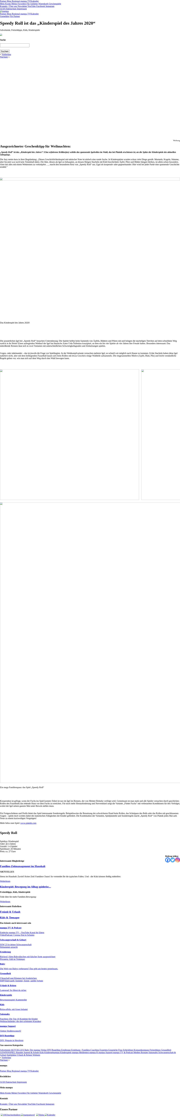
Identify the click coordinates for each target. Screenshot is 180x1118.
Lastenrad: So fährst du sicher (13, 990)
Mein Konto (5, 4)
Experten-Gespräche (109, 1050)
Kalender (35, 1)
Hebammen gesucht (9, 947)
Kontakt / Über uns (8, 6)
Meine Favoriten (18, 4)
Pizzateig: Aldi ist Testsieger (12, 959)
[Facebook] (167, 859)
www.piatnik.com (28, 823)
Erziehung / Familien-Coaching (85, 1050)
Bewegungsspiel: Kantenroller (13, 1000)
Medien (137, 1052)
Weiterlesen (5, 881)
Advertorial (5, 1050)
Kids (2, 1004)
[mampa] (4, 11)
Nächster (4, 57)
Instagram (49, 6)
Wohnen (36, 1055)
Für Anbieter (32, 4)
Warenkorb (43, 4)
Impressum (21, 9)
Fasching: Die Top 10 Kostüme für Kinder (19, 1019)
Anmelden (4, 16)
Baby (2, 964)
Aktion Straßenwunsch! (10, 1031)
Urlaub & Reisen (8, 985)
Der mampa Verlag (38, 1050)
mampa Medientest (80, 1052)
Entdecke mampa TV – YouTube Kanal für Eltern (22, 932)
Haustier (20, 1052)
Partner (3, 1)
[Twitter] (172, 859)
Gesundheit (5, 973)
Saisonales (5, 1014)
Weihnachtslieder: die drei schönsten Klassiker (20, 1021)
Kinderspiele (6, 995)
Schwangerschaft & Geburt (13, 940)
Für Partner (15, 16)
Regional (15, 1)
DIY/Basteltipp (7, 1035)
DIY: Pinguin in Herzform (11, 1040)
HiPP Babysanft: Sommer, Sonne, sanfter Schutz (21, 981)
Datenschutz (10, 9)
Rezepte (144, 1052)
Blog (8, 1)
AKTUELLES (17, 1050)
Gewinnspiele (54, 4)
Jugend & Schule (32, 1052)
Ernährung (5, 952)
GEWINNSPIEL (8, 1052)
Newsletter (22, 6)
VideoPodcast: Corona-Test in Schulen (17, 935)
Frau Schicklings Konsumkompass (134, 1050)
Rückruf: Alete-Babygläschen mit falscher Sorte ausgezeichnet (27, 956)
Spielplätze (12, 1055)
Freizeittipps (155, 1050)
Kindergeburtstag (52, 1052)
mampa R (93, 1052)
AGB (2, 9)
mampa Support (8, 1026)
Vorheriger (6, 54)
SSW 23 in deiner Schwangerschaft (16, 944)
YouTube (31, 6)
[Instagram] (177, 859)
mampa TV (25, 1)
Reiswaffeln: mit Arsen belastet (14, 1009)
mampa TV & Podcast (10, 928)
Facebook (40, 6)
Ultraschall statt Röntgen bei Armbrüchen (18, 978)
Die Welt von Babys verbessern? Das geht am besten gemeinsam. (29, 968)
